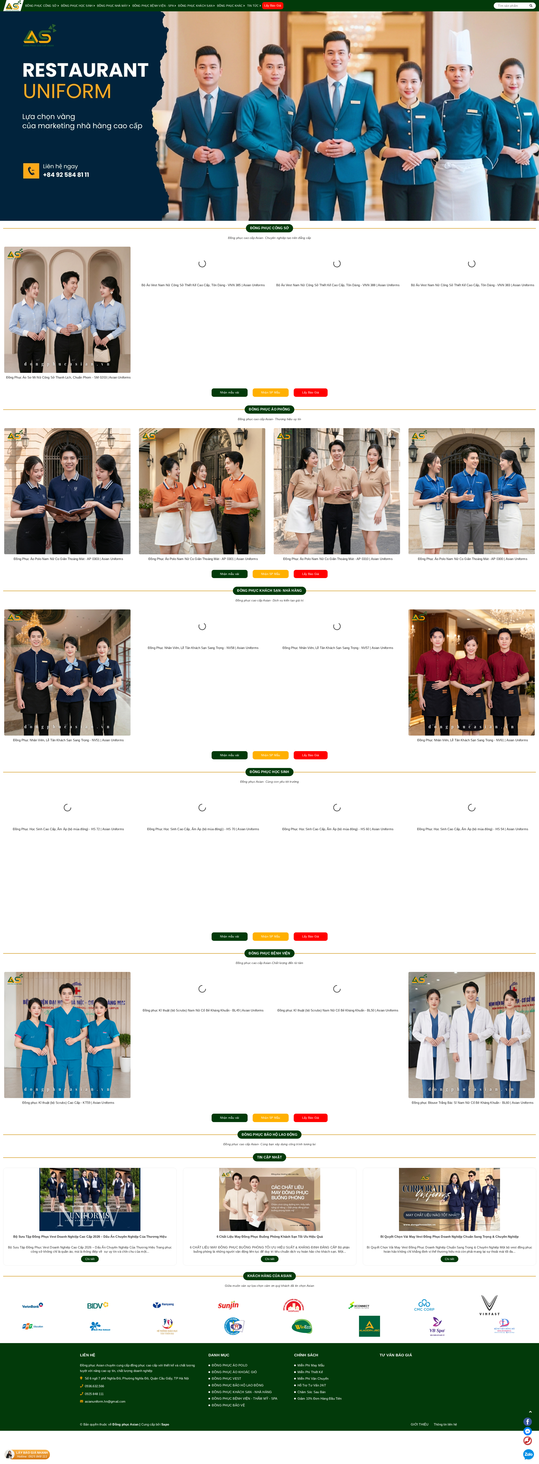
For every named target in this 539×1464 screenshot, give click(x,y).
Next (536, 116)
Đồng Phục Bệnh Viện (269, 953)
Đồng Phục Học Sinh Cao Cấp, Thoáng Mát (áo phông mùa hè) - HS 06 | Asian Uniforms (338, 921)
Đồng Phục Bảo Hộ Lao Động (269, 1134)
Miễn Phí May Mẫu (311, 1365)
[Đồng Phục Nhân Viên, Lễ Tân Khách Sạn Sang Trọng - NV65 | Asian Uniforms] (337, 672)
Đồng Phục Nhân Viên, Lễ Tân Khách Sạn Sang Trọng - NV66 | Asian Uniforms (472, 740)
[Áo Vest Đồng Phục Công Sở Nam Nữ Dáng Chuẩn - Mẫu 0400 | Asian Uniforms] (202, 310)
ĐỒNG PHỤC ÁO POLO (229, 1365)
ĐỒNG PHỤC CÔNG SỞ (41, 5)
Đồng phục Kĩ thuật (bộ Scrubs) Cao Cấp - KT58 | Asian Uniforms (338, 1102)
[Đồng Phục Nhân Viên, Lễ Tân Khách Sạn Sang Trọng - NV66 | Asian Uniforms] (471, 672)
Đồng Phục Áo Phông (269, 409)
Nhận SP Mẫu (270, 392)
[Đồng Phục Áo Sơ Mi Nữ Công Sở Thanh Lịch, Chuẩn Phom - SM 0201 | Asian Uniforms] (337, 310)
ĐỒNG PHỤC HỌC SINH (77, 5)
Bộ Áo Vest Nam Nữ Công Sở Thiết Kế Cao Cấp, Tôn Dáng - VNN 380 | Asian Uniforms (68, 377)
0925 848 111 (94, 1394)
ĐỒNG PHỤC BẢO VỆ (228, 1405)
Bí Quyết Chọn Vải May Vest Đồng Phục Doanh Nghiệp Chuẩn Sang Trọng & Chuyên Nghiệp (449, 1236)
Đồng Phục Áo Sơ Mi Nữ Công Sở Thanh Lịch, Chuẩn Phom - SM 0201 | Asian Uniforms (338, 377)
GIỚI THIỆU (420, 1424)
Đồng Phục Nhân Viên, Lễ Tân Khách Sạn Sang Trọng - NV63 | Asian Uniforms (203, 740)
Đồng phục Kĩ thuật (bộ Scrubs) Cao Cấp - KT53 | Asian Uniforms (203, 1102)
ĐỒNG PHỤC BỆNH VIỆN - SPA (153, 5)
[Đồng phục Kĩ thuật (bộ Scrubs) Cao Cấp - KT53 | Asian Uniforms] (202, 1035)
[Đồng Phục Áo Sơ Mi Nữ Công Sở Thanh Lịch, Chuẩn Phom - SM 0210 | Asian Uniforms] (471, 310)
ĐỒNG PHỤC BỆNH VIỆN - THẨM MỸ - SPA (245, 1398)
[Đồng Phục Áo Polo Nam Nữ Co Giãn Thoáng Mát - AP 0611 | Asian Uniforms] (67, 491)
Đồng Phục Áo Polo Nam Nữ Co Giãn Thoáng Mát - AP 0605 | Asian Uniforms (472, 559)
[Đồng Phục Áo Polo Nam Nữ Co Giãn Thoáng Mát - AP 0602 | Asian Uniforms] (337, 491)
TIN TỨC (253, 5)
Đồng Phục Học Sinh (269, 772)
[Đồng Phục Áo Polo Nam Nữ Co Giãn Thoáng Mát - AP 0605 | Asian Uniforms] (471, 491)
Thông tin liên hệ (445, 1424)
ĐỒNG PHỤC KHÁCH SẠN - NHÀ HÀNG (242, 1392)
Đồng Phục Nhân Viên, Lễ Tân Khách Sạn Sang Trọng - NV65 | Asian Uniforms (338, 740)
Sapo (165, 1424)
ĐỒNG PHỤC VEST (226, 1378)
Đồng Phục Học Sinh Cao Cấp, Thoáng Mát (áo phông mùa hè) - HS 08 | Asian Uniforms (473, 921)
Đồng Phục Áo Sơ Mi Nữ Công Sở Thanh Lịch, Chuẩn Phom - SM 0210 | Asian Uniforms (472, 377)
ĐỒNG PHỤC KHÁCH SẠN (195, 5)
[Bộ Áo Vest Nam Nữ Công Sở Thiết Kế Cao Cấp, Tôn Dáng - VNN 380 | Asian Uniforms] (67, 310)
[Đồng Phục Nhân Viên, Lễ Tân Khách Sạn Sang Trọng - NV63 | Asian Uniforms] (202, 672)
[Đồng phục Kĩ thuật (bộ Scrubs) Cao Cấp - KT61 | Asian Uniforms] (67, 1035)
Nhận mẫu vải (229, 392)
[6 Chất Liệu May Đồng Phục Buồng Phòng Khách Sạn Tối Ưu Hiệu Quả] (269, 1199)
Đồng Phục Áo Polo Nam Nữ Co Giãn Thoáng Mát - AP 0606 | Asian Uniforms (203, 559)
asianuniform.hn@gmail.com (105, 1401)
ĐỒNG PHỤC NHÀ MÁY (113, 5)
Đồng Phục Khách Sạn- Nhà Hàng (269, 590)
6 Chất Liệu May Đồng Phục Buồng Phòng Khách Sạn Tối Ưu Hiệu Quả (270, 1236)
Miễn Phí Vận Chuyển (313, 1378)
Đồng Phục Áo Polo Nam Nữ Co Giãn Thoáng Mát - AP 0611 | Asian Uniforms (68, 559)
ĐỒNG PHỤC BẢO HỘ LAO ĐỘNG (238, 1385)
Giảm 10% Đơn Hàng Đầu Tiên (320, 1398)
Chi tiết (90, 1259)
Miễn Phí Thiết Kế (310, 1372)
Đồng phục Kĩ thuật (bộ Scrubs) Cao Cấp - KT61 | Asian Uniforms (68, 1102)
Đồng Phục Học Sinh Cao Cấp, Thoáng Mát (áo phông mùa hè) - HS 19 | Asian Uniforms (203, 921)
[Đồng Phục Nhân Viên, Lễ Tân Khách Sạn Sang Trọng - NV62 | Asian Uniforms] (67, 672)
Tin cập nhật (269, 1157)
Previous (3, 116)
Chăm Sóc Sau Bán (312, 1392)
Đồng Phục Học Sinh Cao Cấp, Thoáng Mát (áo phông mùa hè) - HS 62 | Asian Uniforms (68, 921)
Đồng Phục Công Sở (269, 228)
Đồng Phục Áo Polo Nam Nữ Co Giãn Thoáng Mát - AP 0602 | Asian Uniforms (338, 559)
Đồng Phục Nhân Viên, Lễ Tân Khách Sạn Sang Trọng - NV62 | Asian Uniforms (68, 740)
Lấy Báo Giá (272, 5)
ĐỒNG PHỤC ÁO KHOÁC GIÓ (234, 1372)
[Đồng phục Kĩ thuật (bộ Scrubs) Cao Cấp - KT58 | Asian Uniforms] (337, 1035)
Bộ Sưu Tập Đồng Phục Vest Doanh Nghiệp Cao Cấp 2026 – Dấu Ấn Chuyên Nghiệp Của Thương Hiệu (90, 1236)
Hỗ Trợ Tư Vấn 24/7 (312, 1385)
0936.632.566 (94, 1386)
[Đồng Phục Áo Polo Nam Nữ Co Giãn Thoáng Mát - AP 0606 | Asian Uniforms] (202, 491)
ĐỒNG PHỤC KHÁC (230, 5)
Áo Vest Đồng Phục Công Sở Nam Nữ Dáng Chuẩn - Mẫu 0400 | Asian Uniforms (203, 377)
